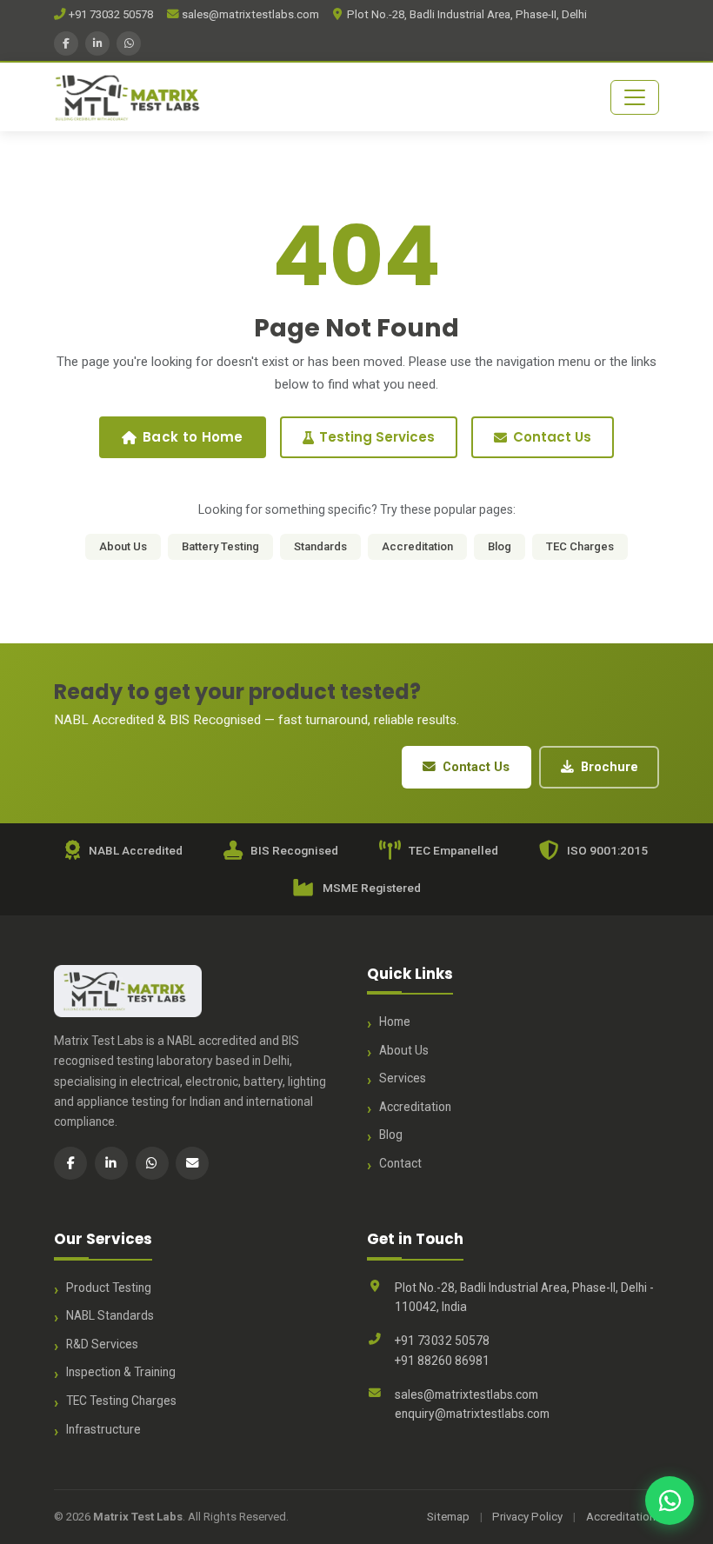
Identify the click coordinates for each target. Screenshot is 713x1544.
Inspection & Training (121, 1372)
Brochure (609, 767)
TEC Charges (580, 546)
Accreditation (417, 546)
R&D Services (102, 1344)
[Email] (192, 1163)
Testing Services (377, 437)
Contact (400, 1163)
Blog (499, 546)
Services (402, 1078)
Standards (320, 546)
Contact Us (552, 437)
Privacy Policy (527, 1516)
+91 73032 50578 (109, 14)
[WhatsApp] (129, 43)
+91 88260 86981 (442, 1361)
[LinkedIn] (97, 43)
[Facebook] (66, 43)
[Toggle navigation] (634, 97)
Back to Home (193, 437)
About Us (123, 546)
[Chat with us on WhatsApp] (669, 1500)
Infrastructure (103, 1429)
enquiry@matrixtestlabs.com (472, 1414)
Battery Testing (220, 546)
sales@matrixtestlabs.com (249, 14)
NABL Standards (110, 1315)
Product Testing (108, 1287)
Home (394, 1021)
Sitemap (448, 1516)
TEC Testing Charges (121, 1401)
